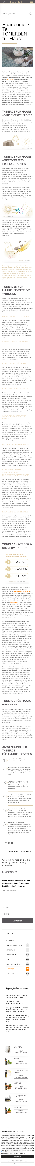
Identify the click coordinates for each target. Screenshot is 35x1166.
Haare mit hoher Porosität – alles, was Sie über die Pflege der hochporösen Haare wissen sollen (17, 1018)
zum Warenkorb (21, 1053)
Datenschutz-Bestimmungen (12, 1131)
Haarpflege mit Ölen (17, 964)
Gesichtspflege (17, 955)
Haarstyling (17, 973)
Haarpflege (10, 79)
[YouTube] (12, 843)
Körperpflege (17, 950)
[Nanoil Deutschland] (17, 2)
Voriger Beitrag (13, 851)
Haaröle (17, 959)
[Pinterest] (6, 843)
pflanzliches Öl (14, 602)
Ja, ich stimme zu (17, 1156)
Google (3, 1151)
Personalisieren (17, 1163)
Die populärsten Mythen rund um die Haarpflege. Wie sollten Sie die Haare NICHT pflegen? (17, 1009)
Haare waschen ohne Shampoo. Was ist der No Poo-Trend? (17, 996)
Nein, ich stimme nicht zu (17, 1160)
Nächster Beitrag (26, 851)
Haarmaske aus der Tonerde (21, 591)
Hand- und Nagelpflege (17, 945)
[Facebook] (3, 843)
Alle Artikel (10, 940)
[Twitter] (9, 843)
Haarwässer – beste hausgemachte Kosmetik (14, 1002)
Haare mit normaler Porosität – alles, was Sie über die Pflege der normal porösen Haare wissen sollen (17, 1028)
